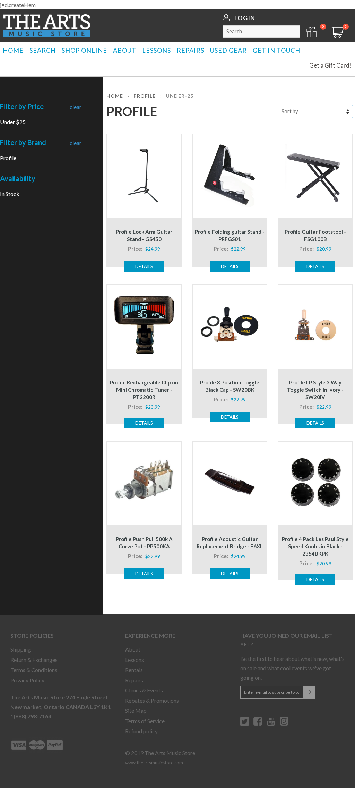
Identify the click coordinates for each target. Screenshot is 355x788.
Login (244, 18)
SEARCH (42, 50)
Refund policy (141, 731)
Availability (17, 178)
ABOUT (124, 50)
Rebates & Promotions (152, 700)
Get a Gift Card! (330, 65)
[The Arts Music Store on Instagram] (284, 724)
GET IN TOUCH (276, 50)
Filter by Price (22, 106)
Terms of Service (145, 721)
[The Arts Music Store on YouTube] (271, 724)
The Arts (46, 25)
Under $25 (13, 121)
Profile (8, 157)
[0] (335, 35)
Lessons (134, 659)
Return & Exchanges (34, 659)
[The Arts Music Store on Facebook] (257, 724)
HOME (13, 50)
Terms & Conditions (33, 669)
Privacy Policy (27, 680)
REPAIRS (190, 50)
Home (114, 96)
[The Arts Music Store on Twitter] (244, 724)
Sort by (290, 111)
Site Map (136, 710)
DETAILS (144, 266)
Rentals (134, 669)
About (132, 649)
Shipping (20, 649)
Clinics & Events (144, 690)
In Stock (9, 194)
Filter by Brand (23, 142)
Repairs (134, 680)
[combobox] (261, 31)
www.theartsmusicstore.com (154, 762)
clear (75, 107)
